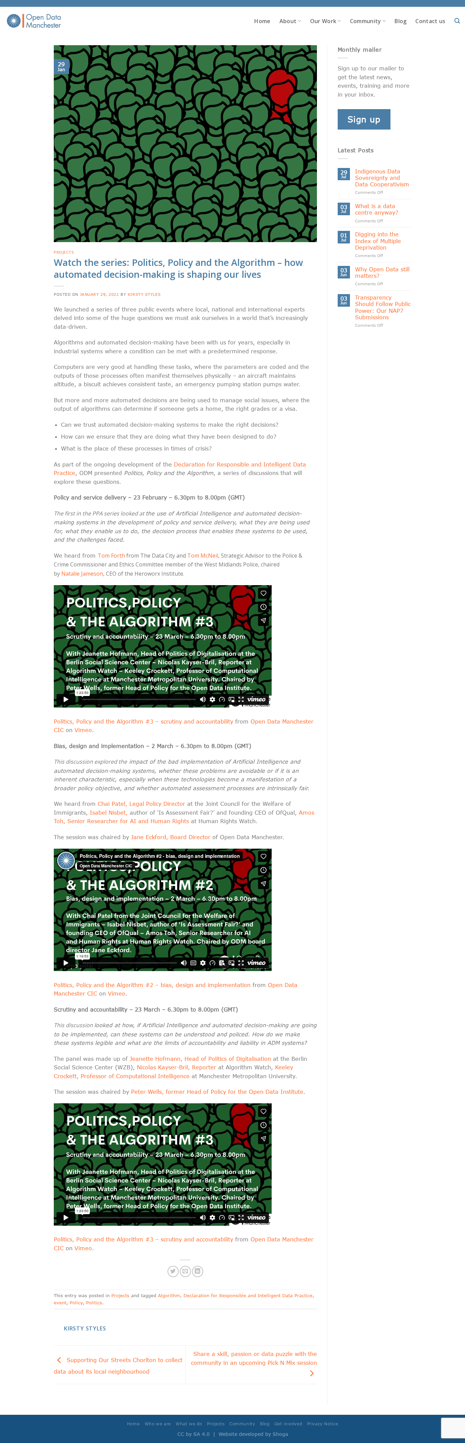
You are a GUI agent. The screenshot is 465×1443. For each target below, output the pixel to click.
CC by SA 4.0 (193, 1434)
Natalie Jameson (82, 573)
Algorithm (169, 1295)
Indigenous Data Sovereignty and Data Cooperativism (382, 177)
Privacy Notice (322, 1423)
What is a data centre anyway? (376, 209)
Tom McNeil (202, 555)
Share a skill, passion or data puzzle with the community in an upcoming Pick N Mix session (254, 1358)
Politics (94, 1302)
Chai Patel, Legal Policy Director (141, 803)
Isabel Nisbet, (109, 812)
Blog (400, 21)
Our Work (323, 21)
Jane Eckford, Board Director (170, 837)
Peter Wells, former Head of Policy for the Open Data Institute (217, 1091)
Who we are (158, 1423)
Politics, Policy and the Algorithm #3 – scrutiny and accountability (143, 721)
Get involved (288, 1423)
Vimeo (83, 730)
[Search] (457, 21)
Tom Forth (111, 555)
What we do (189, 1423)
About (288, 21)
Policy (76, 1302)
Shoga (280, 1434)
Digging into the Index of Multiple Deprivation (378, 240)
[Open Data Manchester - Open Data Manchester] (34, 21)
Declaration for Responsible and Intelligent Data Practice (247, 1295)
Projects (64, 252)
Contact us (430, 21)
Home (262, 21)
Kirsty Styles (144, 294)
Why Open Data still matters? (382, 272)
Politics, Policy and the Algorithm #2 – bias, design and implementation (152, 985)
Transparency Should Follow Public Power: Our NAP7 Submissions (383, 307)
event (60, 1302)
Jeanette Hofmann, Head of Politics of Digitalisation (200, 1058)
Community (365, 21)
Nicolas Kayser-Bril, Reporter (176, 1067)
